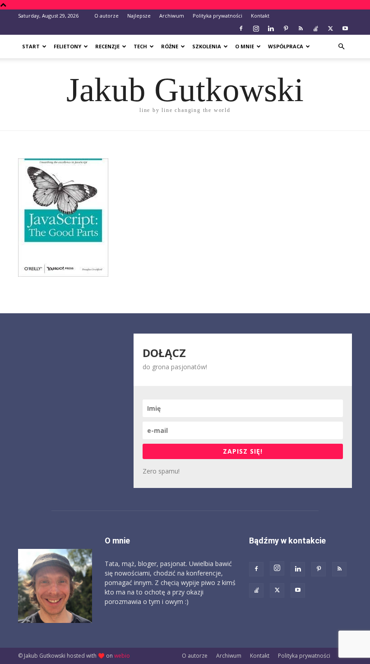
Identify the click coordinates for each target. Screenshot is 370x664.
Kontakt (260, 15)
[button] (341, 46)
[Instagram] (256, 28)
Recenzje (107, 46)
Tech (140, 46)
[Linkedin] (271, 28)
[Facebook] (241, 28)
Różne (169, 46)
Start (31, 46)
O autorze (106, 15)
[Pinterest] (285, 28)
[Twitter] (330, 28)
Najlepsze (139, 15)
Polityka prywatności (217, 15)
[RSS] (300, 28)
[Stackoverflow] (315, 28)
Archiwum (171, 15)
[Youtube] (345, 28)
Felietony (67, 46)
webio (122, 655)
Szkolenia (206, 46)
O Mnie (244, 46)
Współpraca (285, 46)
